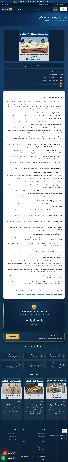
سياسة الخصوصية (25, 444)
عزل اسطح (49, 294)
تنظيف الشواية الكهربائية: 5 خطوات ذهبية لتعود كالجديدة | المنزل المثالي (35, 405)
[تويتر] (2, 5)
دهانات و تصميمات (40, 444)
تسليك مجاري (40, 294)
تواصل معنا (18, 9)
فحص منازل (41, 449)
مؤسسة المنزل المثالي (37, 459)
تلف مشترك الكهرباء (18, 290)
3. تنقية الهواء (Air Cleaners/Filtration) (50, 83)
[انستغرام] (5, 5)
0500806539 (11, 436)
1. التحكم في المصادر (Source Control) (50, 77)
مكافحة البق (59, 290)
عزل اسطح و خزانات (40, 446)
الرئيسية (56, 9)
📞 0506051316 (12, 336)
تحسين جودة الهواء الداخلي (55, 74)
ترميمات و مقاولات (40, 433)
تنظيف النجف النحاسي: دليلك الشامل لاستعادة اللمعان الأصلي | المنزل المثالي (11, 405)
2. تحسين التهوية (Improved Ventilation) (50, 80)
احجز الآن (15, 1)
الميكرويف (40, 290)
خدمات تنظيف (41, 441)
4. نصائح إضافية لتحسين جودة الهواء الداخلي (49, 86)
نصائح (57, 20)
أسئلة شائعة (26, 9)
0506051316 (62, 4)
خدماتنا (49, 9)
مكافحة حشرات (58, 294)
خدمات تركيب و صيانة (39, 438)
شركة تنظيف (21, 294)
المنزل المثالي (62, 20)
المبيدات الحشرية (49, 290)
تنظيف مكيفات (31, 294)
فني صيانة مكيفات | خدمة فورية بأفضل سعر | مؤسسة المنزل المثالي (57, 405)
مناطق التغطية (41, 9)
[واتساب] (8, 5)
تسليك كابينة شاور (31, 290)
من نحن (33, 9)
